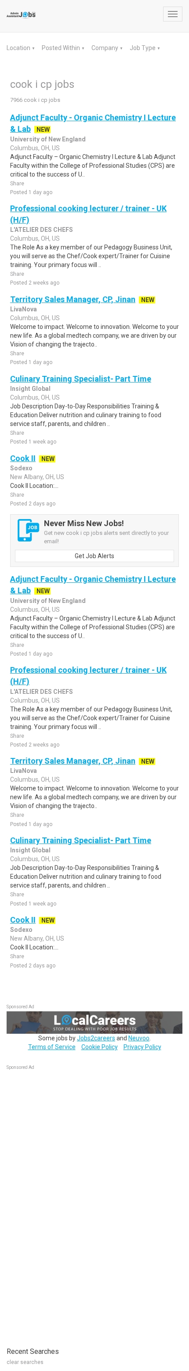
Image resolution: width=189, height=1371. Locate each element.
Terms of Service (52, 1046)
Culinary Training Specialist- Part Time (80, 378)
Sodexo (21, 468)
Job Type (143, 47)
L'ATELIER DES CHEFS (41, 229)
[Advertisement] (72, 1204)
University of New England (48, 139)
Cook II (23, 458)
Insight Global (30, 388)
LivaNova (23, 309)
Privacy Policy (142, 1046)
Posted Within (61, 47)
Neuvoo (138, 1038)
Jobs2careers (96, 1038)
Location (19, 47)
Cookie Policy (99, 1046)
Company (105, 47)
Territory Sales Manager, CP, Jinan (72, 299)
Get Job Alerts (94, 555)
